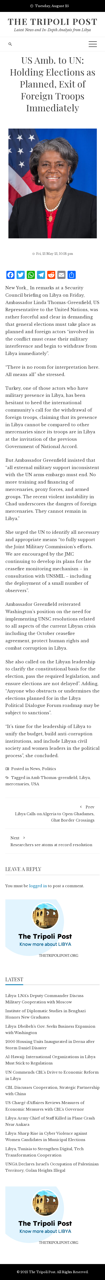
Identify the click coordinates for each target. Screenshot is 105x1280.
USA (35, 784)
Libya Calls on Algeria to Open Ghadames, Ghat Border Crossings (55, 814)
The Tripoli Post (53, 21)
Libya (84, 777)
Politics (49, 769)
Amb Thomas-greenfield (54, 777)
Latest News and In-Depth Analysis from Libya (52, 30)
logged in (38, 886)
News (35, 769)
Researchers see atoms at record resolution (51, 841)
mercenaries (17, 784)
